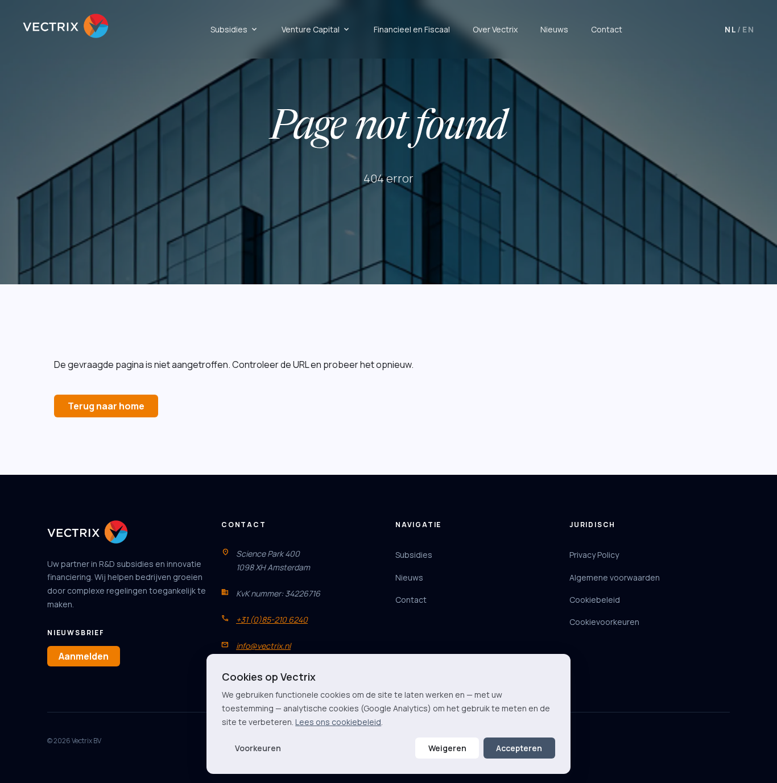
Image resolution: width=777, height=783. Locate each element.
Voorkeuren (258, 748)
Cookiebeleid (594, 599)
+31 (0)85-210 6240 (272, 619)
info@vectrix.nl (263, 645)
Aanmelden (84, 656)
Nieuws (554, 29)
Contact (606, 29)
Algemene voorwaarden (614, 577)
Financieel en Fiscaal (412, 29)
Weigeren (447, 748)
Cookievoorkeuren (604, 621)
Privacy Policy (594, 554)
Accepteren (519, 748)
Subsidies (234, 29)
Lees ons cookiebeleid (338, 721)
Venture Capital (316, 29)
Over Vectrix (495, 29)
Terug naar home (106, 406)
